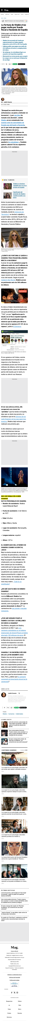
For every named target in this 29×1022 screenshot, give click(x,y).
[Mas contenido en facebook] (11, 992)
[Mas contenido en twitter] (14, 992)
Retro (19, 1009)
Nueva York (17, 14)
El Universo (17, 326)
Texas (12, 14)
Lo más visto (6, 719)
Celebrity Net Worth (8, 280)
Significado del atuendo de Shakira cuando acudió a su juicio (19, 194)
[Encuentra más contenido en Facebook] (3, 64)
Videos (20, 1001)
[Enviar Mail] (2, 102)
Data (20, 1005)
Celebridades (19, 714)
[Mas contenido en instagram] (17, 992)
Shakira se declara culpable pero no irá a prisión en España (20, 185)
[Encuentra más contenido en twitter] (6, 64)
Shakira (5, 714)
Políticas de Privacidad (14, 977)
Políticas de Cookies (14, 980)
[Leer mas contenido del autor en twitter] (19, 693)
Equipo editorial (14, 951)
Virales (9, 1013)
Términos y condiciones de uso (14, 974)
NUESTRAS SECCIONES (14, 997)
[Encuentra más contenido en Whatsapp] (10, 64)
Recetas (20, 1013)
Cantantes (11, 714)
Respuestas (9, 1001)
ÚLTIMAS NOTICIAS (8, 890)
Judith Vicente (8, 102)
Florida (2, 14)
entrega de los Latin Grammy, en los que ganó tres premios (13, 419)
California (7, 14)
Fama (9, 1009)
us (9, 1005)
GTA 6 (22, 14)
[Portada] (14, 950)
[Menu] (2, 10)
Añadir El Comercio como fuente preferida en (15, 21)
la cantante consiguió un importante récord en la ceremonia (14, 679)
